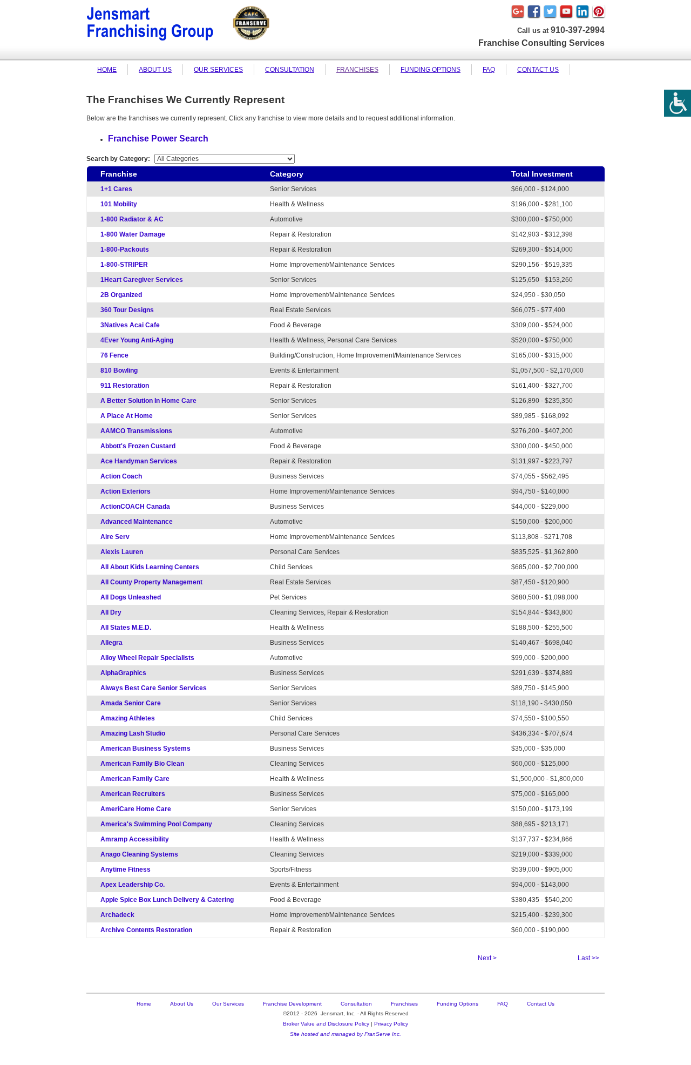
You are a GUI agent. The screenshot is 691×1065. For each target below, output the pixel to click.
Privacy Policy (391, 1024)
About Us (155, 69)
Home (107, 69)
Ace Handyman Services (138, 461)
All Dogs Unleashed (130, 597)
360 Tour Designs (127, 310)
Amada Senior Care (130, 703)
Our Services (218, 69)
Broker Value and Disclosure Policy (326, 1024)
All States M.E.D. (125, 627)
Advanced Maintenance (136, 521)
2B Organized (121, 295)
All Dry (110, 612)
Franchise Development (292, 1004)
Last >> (588, 958)
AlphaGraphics (123, 673)
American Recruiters (132, 794)
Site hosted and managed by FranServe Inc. (345, 1034)
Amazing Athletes (127, 718)
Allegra (111, 642)
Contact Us (538, 69)
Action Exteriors (125, 491)
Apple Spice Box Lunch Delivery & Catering (167, 900)
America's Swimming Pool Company (156, 824)
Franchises (357, 69)
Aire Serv (115, 537)
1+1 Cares (116, 189)
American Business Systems (145, 748)
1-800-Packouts (124, 249)
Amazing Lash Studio (132, 733)
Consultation (289, 69)
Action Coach (121, 476)
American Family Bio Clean (142, 763)
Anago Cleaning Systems (139, 854)
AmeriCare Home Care (135, 809)
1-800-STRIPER (124, 264)
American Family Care (135, 779)
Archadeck (117, 915)
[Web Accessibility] (677, 103)
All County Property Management (151, 582)
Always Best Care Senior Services (153, 688)
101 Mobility (118, 204)
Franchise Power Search (158, 138)
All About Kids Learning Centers (149, 567)
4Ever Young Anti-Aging (136, 340)
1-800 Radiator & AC (132, 219)
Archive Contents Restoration (146, 930)
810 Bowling (119, 370)
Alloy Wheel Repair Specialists (147, 658)
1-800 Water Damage (132, 234)
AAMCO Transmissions (136, 431)
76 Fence (114, 355)
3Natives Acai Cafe (130, 325)
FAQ (489, 69)
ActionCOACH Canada (135, 506)
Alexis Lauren (121, 552)
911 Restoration (124, 385)
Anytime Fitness (125, 869)
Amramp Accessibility (134, 839)
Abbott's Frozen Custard (137, 446)
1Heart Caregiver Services (141, 280)
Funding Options (430, 69)
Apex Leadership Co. (132, 884)
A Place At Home (126, 416)
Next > (487, 958)
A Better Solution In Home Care (148, 401)
